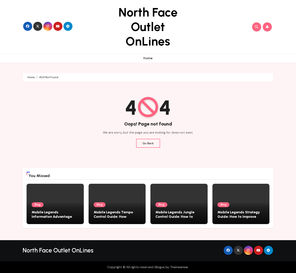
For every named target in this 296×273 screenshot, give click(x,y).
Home (148, 58)
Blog (37, 204)
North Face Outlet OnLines (148, 27)
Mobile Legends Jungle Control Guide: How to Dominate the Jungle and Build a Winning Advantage (178, 218)
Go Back (148, 143)
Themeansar (179, 267)
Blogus (160, 267)
